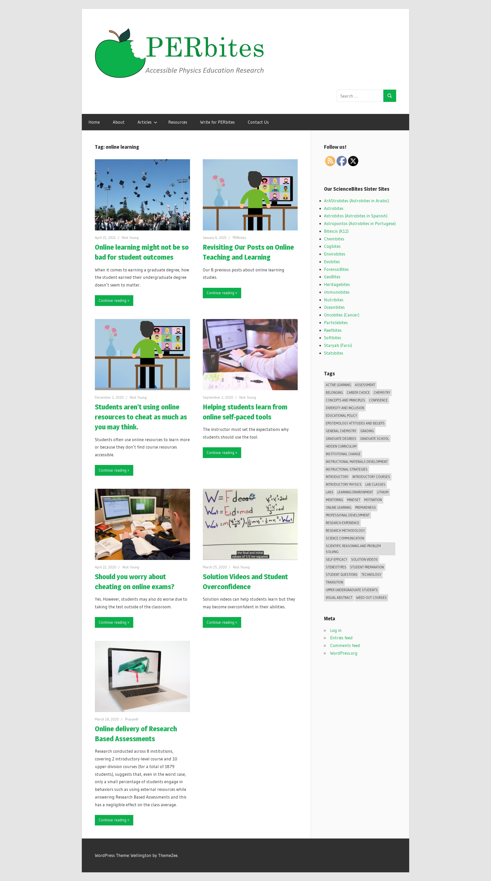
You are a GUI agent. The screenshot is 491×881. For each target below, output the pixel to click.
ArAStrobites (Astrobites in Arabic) (356, 200)
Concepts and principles (345, 400)
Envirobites (334, 254)
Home (94, 122)
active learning (338, 385)
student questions (342, 574)
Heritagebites (337, 284)
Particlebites (336, 322)
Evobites (332, 261)
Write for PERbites (217, 122)
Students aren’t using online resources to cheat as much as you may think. (141, 416)
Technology (371, 574)
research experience (342, 523)
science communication (345, 538)
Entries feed (341, 637)
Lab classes (375, 484)
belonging (334, 392)
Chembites (334, 238)
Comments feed (345, 645)
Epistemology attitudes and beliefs (355, 423)
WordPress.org (344, 653)
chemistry (382, 392)
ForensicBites (336, 269)
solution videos (364, 559)
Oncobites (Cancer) (341, 314)
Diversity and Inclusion (345, 408)
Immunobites (337, 292)
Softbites (332, 337)
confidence (378, 400)
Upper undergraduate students (352, 590)
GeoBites (332, 276)
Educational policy (341, 415)
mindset (353, 500)
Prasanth (131, 719)
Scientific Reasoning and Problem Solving (353, 549)
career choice (358, 392)
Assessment (365, 385)
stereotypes (336, 567)
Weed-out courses (371, 598)
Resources (177, 122)
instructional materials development (357, 462)
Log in (336, 630)
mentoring (334, 500)
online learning (338, 507)
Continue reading (112, 300)
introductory (337, 477)
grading (367, 431)
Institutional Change (343, 454)
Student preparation (367, 567)
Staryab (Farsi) (338, 345)
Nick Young (130, 237)
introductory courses (371, 477)
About (119, 122)
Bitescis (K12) (336, 231)
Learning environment (355, 492)
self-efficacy (336, 559)
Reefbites (333, 330)
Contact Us (258, 122)
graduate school (374, 439)
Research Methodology (345, 530)
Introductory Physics (344, 484)
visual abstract (339, 598)
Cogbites (332, 246)
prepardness (365, 507)
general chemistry (341, 431)
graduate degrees (341, 439)
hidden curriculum (341, 446)
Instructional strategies (346, 469)
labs (329, 492)
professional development (348, 515)
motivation (373, 500)
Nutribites (333, 299)
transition (334, 582)
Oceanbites (334, 307)
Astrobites (333, 208)
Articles (145, 122)
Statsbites (333, 353)
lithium (382, 492)
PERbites (239, 237)
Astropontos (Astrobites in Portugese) (360, 223)
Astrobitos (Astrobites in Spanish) (355, 215)
